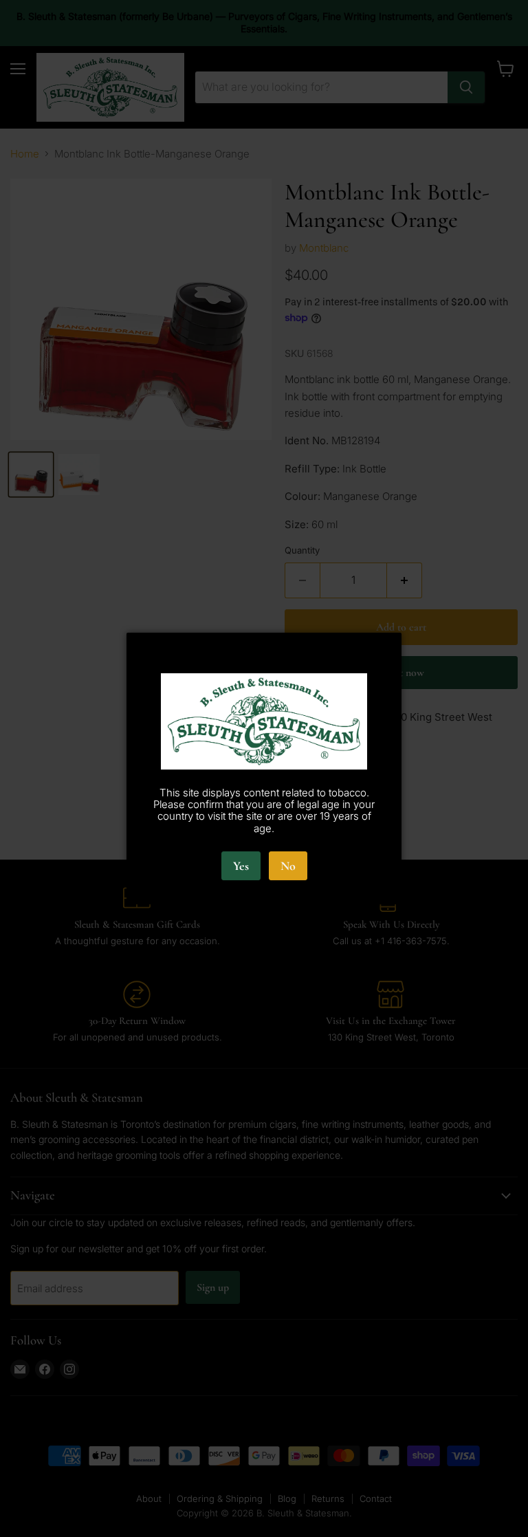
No (288, 865)
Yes (241, 865)
